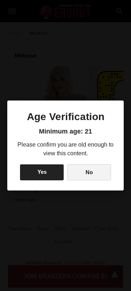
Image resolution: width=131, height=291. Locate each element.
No (89, 172)
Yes (42, 172)
